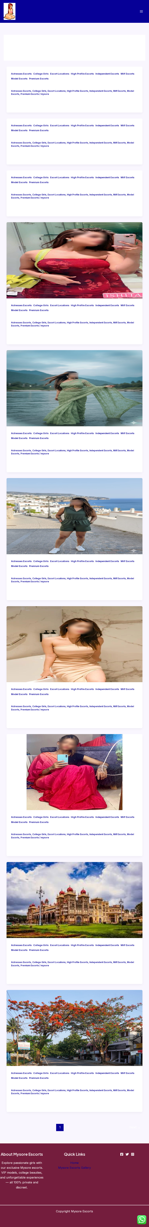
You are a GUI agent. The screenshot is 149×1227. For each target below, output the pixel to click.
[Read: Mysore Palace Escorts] (74, 899)
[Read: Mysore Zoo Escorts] (74, 516)
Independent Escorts (107, 73)
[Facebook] (121, 1154)
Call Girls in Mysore (25, 189)
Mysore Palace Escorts (29, 957)
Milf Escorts (127, 73)
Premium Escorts (39, 78)
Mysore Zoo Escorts (27, 573)
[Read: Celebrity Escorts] (74, 260)
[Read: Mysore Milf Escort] (74, 388)
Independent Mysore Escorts (34, 701)
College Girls (41, 73)
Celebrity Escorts (25, 317)
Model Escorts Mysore (28, 85)
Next (135, 1127)
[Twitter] (127, 1154)
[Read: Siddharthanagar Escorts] (74, 1027)
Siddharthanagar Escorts (31, 1085)
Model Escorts (19, 78)
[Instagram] (132, 1154)
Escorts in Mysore (25, 829)
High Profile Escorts (82, 73)
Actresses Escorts (21, 73)
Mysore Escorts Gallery (74, 1167)
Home (74, 1163)
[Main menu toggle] (141, 11)
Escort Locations (59, 73)
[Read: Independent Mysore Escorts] (74, 644)
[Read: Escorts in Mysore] (74, 772)
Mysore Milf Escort (26, 445)
